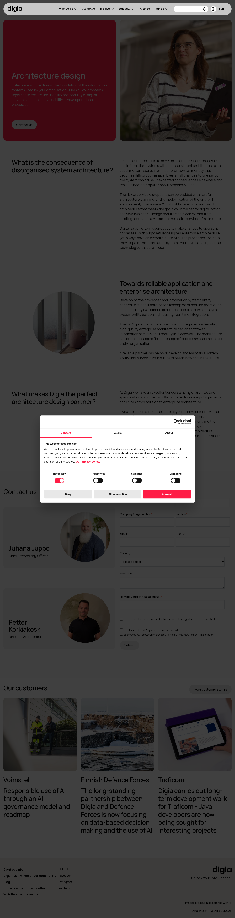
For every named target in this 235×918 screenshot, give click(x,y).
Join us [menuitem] (160, 9)
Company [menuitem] (124, 9)
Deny (68, 494)
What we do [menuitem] (66, 9)
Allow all (167, 494)
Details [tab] (117, 432)
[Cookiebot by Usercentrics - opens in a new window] (176, 421)
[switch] (98, 480)
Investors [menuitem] (144, 9)
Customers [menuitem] (88, 9)
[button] (205, 10)
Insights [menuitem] (105, 9)
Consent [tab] (66, 432)
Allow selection (117, 494)
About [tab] (169, 432)
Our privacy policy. (88, 461)
